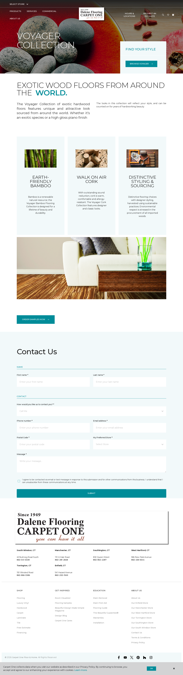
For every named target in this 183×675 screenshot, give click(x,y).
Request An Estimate (149, 14)
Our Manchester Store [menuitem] (142, 608)
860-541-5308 (23, 560)
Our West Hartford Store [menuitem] (143, 613)
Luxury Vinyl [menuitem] (23, 603)
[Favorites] (168, 15)
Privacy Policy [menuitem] (138, 642)
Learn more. (80, 670)
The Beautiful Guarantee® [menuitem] (105, 613)
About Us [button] (15, 18)
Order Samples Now (33, 319)
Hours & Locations (129, 14)
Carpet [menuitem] (20, 613)
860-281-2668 (61, 560)
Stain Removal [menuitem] (100, 598)
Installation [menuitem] (98, 623)
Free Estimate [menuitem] (23, 627)
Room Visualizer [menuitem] (63, 598)
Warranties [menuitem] (98, 618)
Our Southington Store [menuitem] (142, 623)
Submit (91, 493)
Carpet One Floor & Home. (25, 657)
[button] (163, 15)
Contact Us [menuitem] (136, 632)
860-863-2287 (100, 560)
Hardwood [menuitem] (22, 608)
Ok (151, 668)
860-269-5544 (137, 560)
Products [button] (15, 11)
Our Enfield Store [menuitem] (139, 603)
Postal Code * (23, 437)
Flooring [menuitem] (21, 598)
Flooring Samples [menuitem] (63, 603)
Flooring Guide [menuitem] (100, 608)
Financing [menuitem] (21, 632)
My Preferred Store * (102, 437)
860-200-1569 (61, 575)
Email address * (100, 421)
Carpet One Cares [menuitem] (63, 620)
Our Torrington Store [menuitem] (141, 618)
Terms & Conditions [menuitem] (140, 637)
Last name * (98, 375)
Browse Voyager (139, 64)
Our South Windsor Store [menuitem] (143, 627)
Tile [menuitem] (18, 623)
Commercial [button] (49, 11)
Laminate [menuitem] (21, 618)
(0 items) (173, 15)
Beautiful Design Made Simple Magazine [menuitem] (69, 609)
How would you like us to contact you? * (35, 404)
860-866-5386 (23, 575)
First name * (22, 375)
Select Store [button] (17, 4)
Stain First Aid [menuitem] (100, 603)
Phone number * (24, 421)
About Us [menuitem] (135, 598)
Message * (21, 454)
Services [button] (32, 11)
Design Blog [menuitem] (61, 615)
